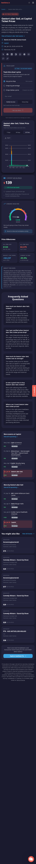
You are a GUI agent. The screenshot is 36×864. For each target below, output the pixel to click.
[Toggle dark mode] (29, 2)
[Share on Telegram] (24, 54)
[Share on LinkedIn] (11, 54)
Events (3, 9)
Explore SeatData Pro (17, 656)
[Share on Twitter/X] (3, 54)
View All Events (27, 534)
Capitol (6, 43)
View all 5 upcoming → (11, 437)
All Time (27, 132)
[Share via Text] (3, 58)
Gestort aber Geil (16, 485)
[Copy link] (7, 58)
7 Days (8, 132)
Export (8, 138)
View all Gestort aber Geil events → (13, 36)
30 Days (18, 132)
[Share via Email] (28, 54)
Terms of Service (21, 680)
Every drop (25, 102)
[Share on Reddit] (16, 54)
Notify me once (10, 102)
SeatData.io (5, 3)
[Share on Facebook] (7, 54)
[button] (31, 859)
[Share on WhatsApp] (20, 54)
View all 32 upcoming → (11, 487)
